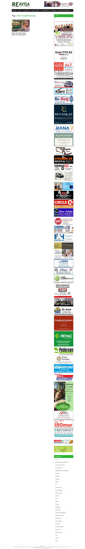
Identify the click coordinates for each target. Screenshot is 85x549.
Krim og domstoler (59, 490)
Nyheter (14, 10)
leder (56, 498)
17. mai (56, 459)
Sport (56, 535)
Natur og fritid (58, 509)
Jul (56, 484)
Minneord (57, 504)
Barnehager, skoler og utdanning (61, 462)
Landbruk (57, 495)
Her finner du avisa (35, 10)
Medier (56, 501)
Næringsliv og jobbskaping (60, 512)
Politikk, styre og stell (59, 515)
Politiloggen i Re (58, 518)
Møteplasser (57, 507)
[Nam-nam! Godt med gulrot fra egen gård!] (21, 31)
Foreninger (57, 476)
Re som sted (57, 529)
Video (20, 10)
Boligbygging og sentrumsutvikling (62, 470)
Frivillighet (57, 479)
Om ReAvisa (53, 10)
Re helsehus (57, 523)
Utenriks (57, 537)
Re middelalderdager (59, 526)
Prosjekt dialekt (58, 521)
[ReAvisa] (21, 6)
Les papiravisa (26, 10)
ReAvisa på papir (58, 532)
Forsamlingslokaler (45, 10)
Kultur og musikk (58, 493)
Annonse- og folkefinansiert (64, 10)
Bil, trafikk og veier (59, 467)
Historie (56, 481)
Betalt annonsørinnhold (60, 464)
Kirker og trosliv (58, 487)
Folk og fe (57, 473)
